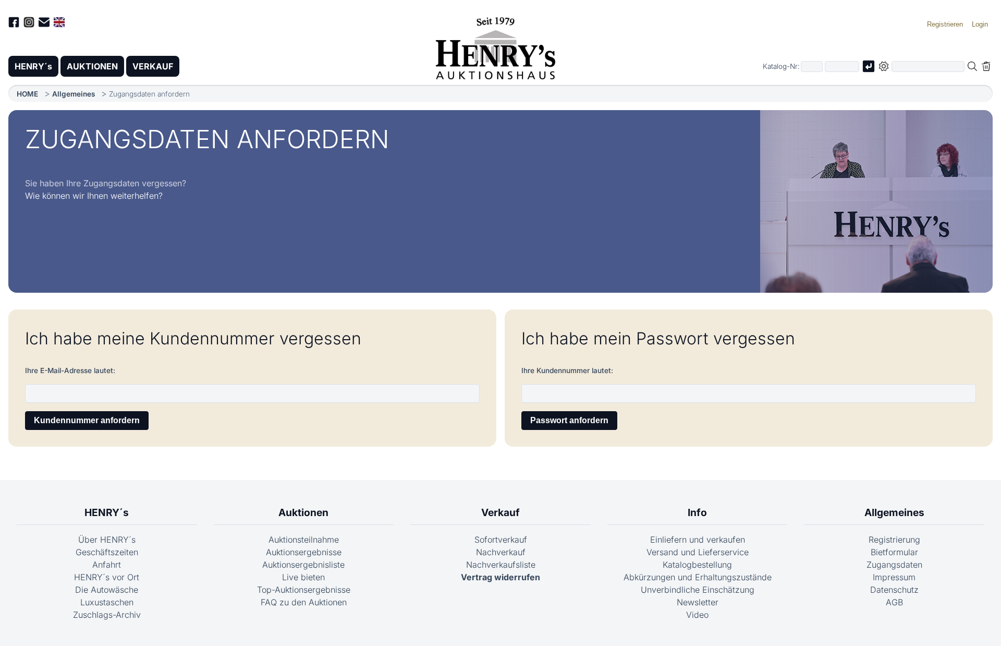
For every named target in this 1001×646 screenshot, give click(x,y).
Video (697, 614)
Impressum (894, 577)
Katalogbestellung (697, 564)
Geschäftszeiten (107, 552)
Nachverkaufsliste (500, 564)
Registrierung (894, 539)
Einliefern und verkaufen (697, 539)
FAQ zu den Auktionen (304, 602)
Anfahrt (106, 564)
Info (697, 512)
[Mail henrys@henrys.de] (44, 24)
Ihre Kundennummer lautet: (567, 370)
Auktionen (303, 512)
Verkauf (500, 512)
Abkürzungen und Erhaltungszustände (698, 577)
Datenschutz (894, 589)
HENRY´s (33, 66)
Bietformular (894, 552)
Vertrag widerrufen (500, 577)
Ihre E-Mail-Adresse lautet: (70, 370)
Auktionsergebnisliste (303, 564)
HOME (27, 94)
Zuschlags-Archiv (107, 614)
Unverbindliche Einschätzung (697, 589)
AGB (894, 602)
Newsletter (697, 602)
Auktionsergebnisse (303, 552)
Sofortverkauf (500, 539)
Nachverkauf (501, 552)
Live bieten (303, 577)
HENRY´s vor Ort (106, 577)
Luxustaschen (106, 602)
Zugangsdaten (894, 564)
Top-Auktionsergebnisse (303, 589)
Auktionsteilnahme (303, 539)
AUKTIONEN (92, 66)
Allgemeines (73, 94)
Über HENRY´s (107, 539)
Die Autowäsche (106, 589)
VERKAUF (152, 66)
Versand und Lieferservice (697, 552)
